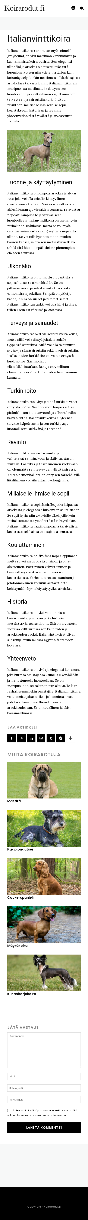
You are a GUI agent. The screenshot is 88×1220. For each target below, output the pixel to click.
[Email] (41, 738)
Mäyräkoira (17, 945)
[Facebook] (11, 738)
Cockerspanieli (20, 897)
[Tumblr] (51, 738)
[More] (70, 738)
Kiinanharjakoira (21, 993)
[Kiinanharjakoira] (44, 973)
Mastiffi (14, 801)
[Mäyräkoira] (44, 924)
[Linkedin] (31, 738)
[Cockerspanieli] (44, 876)
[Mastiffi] (44, 780)
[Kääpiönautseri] (44, 828)
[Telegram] (60, 738)
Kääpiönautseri (20, 849)
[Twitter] (21, 738)
